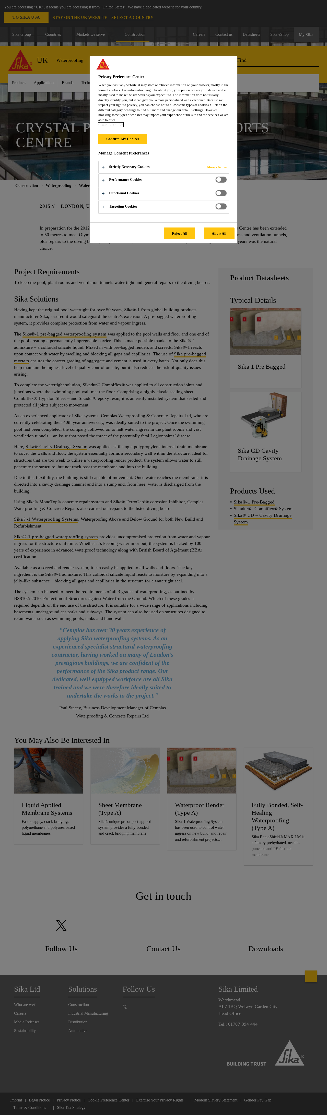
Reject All (179, 233)
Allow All (219, 233)
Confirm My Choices (122, 139)
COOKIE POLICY (110, 125)
